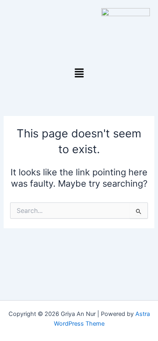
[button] (79, 73)
